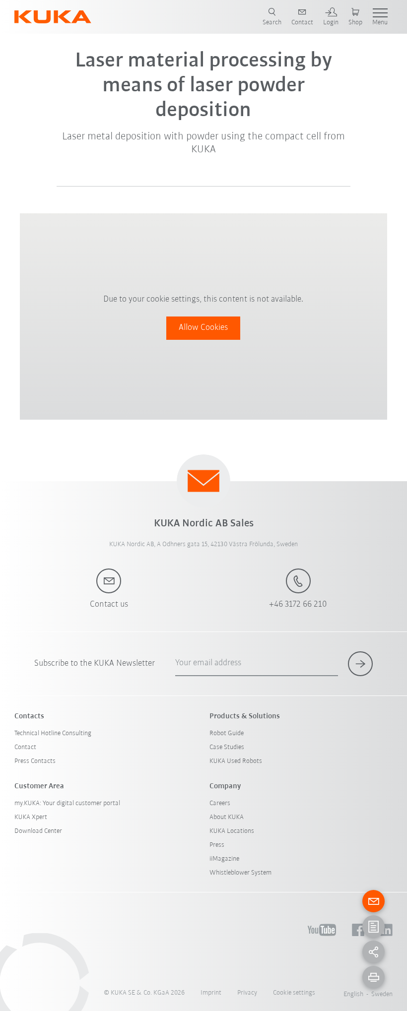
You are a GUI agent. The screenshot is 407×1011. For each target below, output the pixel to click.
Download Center (38, 831)
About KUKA (226, 817)
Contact (25, 747)
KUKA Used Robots (235, 761)
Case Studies (226, 747)
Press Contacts (35, 761)
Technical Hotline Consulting (52, 733)
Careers (219, 803)
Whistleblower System (240, 873)
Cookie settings (294, 993)
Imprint (211, 993)
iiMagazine (224, 859)
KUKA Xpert (30, 817)
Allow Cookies (203, 327)
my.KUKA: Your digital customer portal (67, 803)
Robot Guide (226, 733)
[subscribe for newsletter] (360, 663)
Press (216, 845)
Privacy (247, 993)
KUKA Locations (231, 831)
